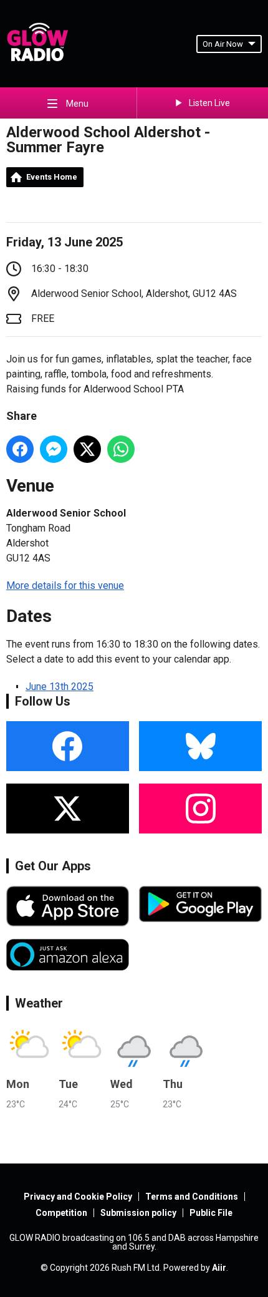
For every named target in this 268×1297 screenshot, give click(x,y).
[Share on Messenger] (53, 449)
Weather (39, 1003)
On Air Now (223, 44)
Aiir (219, 1268)
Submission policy (138, 1213)
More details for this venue (65, 585)
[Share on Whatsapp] (121, 449)
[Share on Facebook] (20, 449)
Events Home (51, 177)
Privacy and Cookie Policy (78, 1197)
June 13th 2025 (59, 686)
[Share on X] (87, 449)
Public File (210, 1213)
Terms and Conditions (191, 1197)
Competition (61, 1213)
